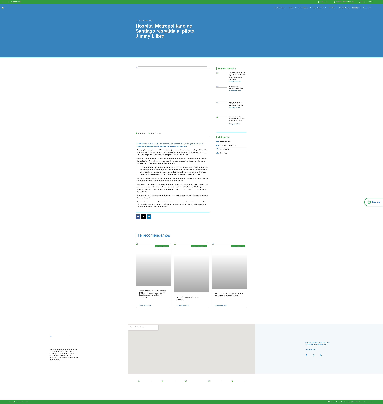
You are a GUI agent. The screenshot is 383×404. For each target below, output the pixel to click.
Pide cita (376, 202)
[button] (138, 216)
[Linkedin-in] (321, 355)
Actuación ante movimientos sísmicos (236, 87)
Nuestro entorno (279, 8)
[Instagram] (314, 355)
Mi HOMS (355, 8)
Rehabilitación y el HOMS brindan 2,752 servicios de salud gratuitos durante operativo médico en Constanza (237, 76)
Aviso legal (12, 402)
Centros (291, 8)
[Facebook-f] (306, 355)
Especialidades (303, 8)
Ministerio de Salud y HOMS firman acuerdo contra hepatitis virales (236, 103)
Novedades (366, 8)
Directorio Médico (344, 8)
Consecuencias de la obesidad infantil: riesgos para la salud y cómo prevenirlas (237, 119)
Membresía (332, 8)
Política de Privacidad (21, 402)
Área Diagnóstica (318, 8)
